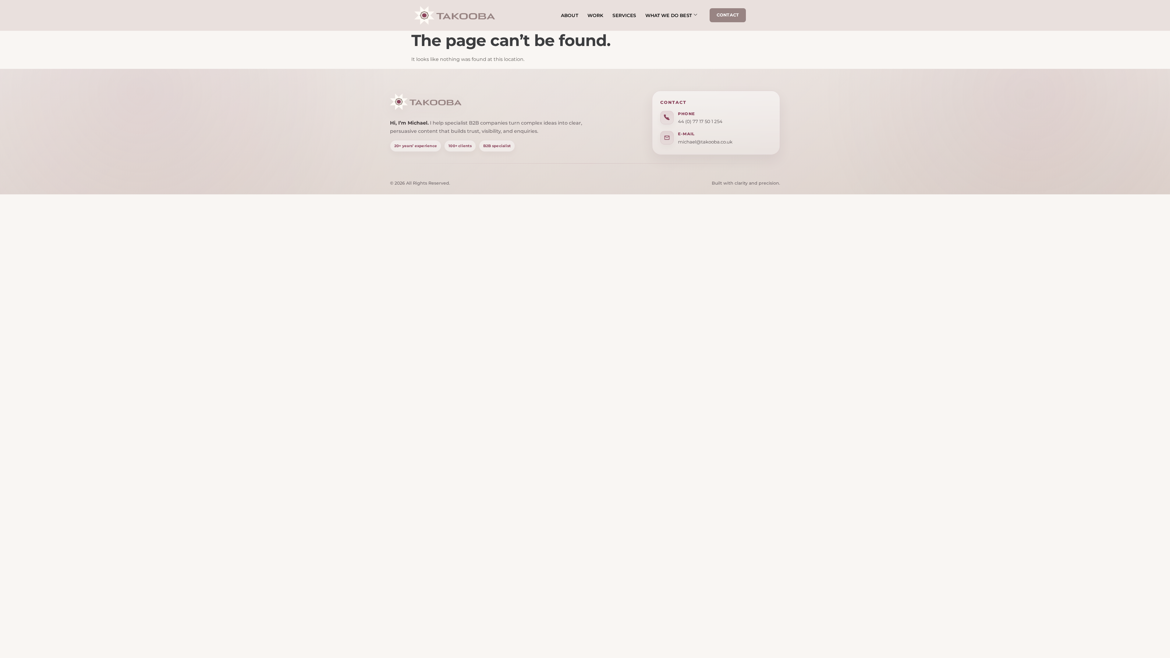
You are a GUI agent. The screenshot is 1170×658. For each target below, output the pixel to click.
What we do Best (668, 15)
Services (624, 15)
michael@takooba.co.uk (705, 142)
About (569, 15)
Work (595, 15)
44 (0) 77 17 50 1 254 (700, 121)
